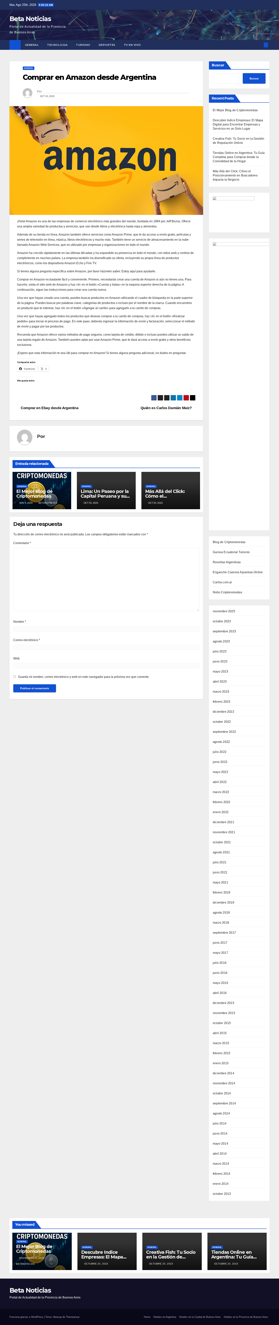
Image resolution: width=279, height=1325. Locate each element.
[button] (260, 44)
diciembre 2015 (223, 1003)
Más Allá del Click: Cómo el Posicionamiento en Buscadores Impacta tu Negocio (235, 175)
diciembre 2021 (223, 822)
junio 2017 (220, 942)
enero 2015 (221, 1063)
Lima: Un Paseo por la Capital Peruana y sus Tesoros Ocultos (105, 496)
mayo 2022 (220, 772)
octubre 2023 (222, 621)
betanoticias (48, 503)
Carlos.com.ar (222, 582)
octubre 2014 (222, 1093)
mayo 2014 (220, 1143)
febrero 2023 (221, 701)
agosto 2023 (221, 641)
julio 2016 (219, 962)
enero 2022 (221, 812)
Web (16, 658)
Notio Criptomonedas (227, 592)
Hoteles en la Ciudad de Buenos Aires (200, 1317)
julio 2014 (219, 1123)
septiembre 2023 (224, 631)
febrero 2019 (221, 892)
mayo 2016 (220, 982)
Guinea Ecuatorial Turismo (231, 552)
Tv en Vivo (133, 45)
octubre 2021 (222, 842)
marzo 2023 (221, 691)
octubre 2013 (222, 1193)
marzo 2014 (221, 1163)
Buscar (218, 65)
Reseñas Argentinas (227, 562)
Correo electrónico (26, 640)
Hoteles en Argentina (164, 1317)
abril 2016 (220, 993)
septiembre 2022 (224, 731)
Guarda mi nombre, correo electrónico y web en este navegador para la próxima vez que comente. (83, 676)
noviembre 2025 (224, 611)
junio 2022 (220, 762)
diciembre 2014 (223, 1073)
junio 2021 (220, 872)
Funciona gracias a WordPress (26, 1317)
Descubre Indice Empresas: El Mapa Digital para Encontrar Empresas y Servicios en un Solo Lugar (238, 124)
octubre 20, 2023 (96, 1263)
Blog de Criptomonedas (229, 542)
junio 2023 (220, 661)
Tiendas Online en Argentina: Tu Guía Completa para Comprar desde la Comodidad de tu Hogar (239, 157)
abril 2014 (220, 1153)
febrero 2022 (221, 802)
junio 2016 (220, 972)
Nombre (19, 621)
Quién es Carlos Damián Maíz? (167, 408)
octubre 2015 (222, 1023)
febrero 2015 (221, 1053)
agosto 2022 (221, 741)
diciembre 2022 (223, 711)
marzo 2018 (221, 922)
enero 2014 (221, 1183)
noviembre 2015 (224, 1013)
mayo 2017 (220, 952)
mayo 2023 (220, 671)
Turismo (83, 45)
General (32, 45)
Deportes (107, 45)
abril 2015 (220, 1033)
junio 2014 (220, 1133)
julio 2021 (219, 862)
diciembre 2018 (223, 902)
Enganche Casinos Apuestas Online (238, 572)
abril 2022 (220, 782)
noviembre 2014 (224, 1083)
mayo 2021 (220, 882)
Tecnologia (57, 45)
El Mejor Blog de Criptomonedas (34, 494)
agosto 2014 (221, 1113)
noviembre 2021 (224, 832)
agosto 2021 (221, 852)
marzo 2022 (221, 792)
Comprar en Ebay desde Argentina (49, 408)
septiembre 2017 (224, 932)
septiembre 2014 (224, 1103)
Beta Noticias (30, 19)
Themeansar (73, 1317)
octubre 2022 (222, 721)
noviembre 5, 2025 (32, 1258)
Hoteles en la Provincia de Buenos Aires (246, 1317)
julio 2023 (219, 651)
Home (147, 1317)
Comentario (22, 543)
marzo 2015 (221, 1043)
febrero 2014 (221, 1173)
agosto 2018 (221, 912)
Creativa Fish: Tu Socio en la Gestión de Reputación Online (170, 1256)
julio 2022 (219, 751)
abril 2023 (220, 681)
